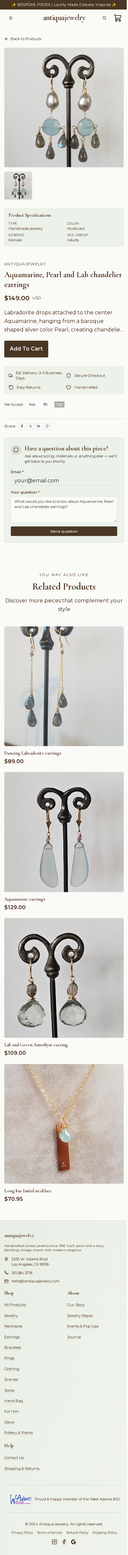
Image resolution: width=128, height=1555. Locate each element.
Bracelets (12, 1347)
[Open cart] (118, 18)
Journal (74, 1337)
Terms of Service (49, 1532)
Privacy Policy (22, 1532)
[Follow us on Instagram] (54, 1541)
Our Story (76, 1304)
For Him (11, 1411)
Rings (9, 1358)
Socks (9, 1390)
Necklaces (13, 1326)
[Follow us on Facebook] (64, 1541)
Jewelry (11, 1315)
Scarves (11, 1379)
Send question (64, 531)
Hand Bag (13, 1400)
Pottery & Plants (18, 1432)
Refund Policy (77, 1532)
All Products (15, 1304)
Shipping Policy (105, 1532)
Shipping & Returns (21, 1468)
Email (17, 472)
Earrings (12, 1337)
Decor (9, 1422)
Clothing (11, 1369)
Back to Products (26, 38)
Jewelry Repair (80, 1315)
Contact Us (14, 1457)
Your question (25, 492)
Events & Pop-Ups (82, 1326)
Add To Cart (26, 349)
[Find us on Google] (73, 1541)
